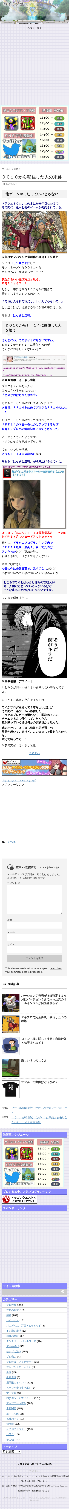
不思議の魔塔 (13, 1330)
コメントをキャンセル (48, 867)
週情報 (10, 1424)
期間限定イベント (16, 1382)
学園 (8, 1372)
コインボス (12, 1320)
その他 (11, 842)
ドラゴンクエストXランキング (19, 780)
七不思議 (11, 1377)
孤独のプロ (12, 1418)
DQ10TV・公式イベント (19, 1398)
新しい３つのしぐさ (34, 1060)
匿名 (19, 867)
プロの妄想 (12, 1310)
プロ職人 (11, 1356)
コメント (13, 883)
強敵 (8, 1315)
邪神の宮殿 (12, 1336)
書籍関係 (11, 1408)
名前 (9, 920)
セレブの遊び (13, 1351)
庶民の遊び (12, 1346)
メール (11, 932)
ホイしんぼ (12, 1413)
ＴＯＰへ (34, 753)
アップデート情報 (16, 1403)
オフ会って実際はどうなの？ (39, 1082)
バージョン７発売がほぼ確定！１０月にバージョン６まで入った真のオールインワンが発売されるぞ (44, 999)
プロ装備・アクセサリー (20, 1361)
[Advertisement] (34, 64)
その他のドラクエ (16, 1429)
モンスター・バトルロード (21, 1341)
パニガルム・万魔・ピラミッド (23, 1325)
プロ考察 (11, 1304)
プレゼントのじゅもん (18, 1367)
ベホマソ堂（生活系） (18, 1387)
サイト (11, 944)
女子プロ (11, 1392)
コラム (10, 1434)
